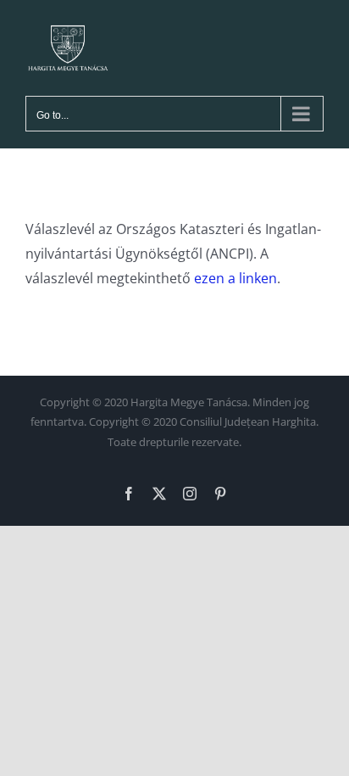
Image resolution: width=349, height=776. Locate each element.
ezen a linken (235, 278)
